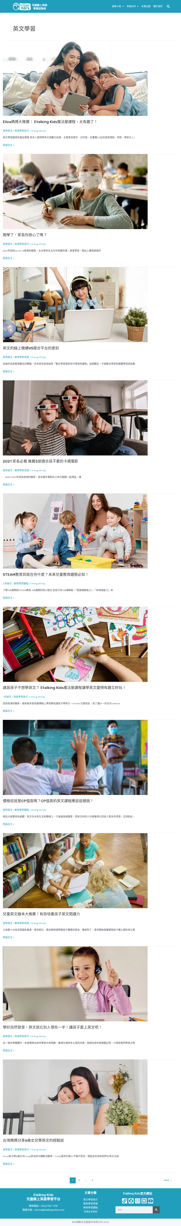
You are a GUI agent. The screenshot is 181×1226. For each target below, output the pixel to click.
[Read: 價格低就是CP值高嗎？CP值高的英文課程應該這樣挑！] (75, 757)
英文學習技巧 (90, 1199)
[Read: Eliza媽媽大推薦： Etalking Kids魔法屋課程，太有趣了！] (75, 78)
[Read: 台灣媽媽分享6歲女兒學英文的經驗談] (75, 1096)
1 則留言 (7, 696)
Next (168, 1180)
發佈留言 (7, 130)
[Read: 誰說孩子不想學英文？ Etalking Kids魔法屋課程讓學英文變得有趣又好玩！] (75, 644)
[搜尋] (156, 1209)
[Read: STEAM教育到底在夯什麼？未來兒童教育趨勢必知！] (75, 530)
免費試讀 (145, 6)
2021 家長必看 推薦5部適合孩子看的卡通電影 (40, 461)
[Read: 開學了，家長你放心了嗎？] (75, 191)
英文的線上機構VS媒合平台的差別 (31, 348)
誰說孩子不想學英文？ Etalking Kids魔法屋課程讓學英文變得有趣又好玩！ (64, 688)
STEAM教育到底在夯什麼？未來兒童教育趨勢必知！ (46, 574)
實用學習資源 (22, 357)
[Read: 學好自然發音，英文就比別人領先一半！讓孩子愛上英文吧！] (75, 983)
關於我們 (157, 6)
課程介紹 (116, 6)
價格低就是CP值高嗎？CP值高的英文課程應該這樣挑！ (48, 801)
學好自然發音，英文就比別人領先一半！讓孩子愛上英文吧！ (52, 1027)
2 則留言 (7, 583)
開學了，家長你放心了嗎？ (25, 235)
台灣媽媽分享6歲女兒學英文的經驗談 (33, 1140)
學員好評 (131, 6)
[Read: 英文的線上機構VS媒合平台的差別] (75, 304)
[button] (168, 6)
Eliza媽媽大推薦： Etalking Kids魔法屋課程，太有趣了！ (50, 122)
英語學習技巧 (22, 130)
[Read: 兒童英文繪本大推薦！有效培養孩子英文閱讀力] (75, 870)
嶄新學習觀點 (21, 583)
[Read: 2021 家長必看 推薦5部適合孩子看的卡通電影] (75, 417)
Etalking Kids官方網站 (137, 1193)
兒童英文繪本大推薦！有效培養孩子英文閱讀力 (41, 914)
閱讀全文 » (8, 144)
